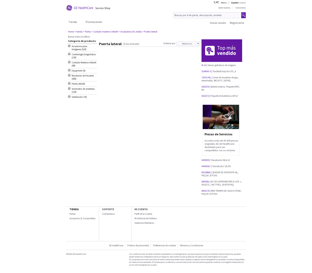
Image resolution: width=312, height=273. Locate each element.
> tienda (79, 31)
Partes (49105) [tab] (78, 83)
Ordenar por (169, 43)
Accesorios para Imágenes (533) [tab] (79, 48)
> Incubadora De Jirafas (130, 31)
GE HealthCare (116, 245)
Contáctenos (240, 7)
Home (71, 31)
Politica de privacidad (138, 245)
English (243, 2)
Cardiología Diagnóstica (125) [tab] (84, 56)
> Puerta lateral (149, 31)
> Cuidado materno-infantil (104, 31)
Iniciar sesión (218, 23)
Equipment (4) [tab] (78, 70)
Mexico (224, 2)
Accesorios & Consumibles (82, 218)
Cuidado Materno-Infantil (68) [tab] (84, 64)
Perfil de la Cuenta (143, 213)
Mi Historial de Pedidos (146, 218)
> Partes (87, 31)
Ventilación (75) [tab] (79, 97)
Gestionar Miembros (144, 222)
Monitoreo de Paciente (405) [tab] (83, 77)
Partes (72, 213)
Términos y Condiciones (191, 245)
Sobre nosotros (224, 7)
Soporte (108, 209)
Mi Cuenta (141, 209)
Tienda (72, 22)
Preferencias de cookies (164, 245)
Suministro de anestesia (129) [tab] (83, 90)
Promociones (94, 22)
